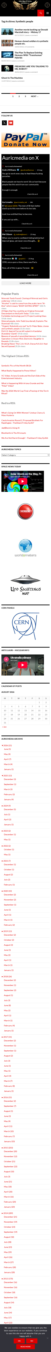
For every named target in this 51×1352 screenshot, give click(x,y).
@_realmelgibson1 (20, 234)
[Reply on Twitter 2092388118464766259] (3, 248)
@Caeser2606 (11, 206)
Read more (26, 1347)
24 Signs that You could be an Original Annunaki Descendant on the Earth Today (22, 312)
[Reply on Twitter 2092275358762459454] (3, 194)
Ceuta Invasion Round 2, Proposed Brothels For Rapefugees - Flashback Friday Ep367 (22, 421)
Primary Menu (47, 13)
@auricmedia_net (20, 202)
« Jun (4, 727)
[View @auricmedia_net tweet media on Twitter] (38, 241)
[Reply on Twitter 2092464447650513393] (3, 223)
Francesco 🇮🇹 (8, 258)
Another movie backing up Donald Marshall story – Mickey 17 (31, 30)
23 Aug (31, 259)
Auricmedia (7, 202)
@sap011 (22, 259)
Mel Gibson (7, 234)
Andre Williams (9, 170)
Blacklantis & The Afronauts (13, 433)
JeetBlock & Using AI (10, 428)
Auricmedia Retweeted (13, 166)
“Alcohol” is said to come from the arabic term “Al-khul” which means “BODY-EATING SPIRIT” (23, 304)
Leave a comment (31, 35)
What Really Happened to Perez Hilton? (18, 370)
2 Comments (29, 47)
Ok (19, 1341)
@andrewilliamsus (27, 170)
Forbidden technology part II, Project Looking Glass (23, 316)
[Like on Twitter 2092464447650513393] (18, 223)
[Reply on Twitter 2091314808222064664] (3, 274)
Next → (35, 96)
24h (31, 202)
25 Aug (39, 170)
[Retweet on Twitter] (3, 166)
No (31, 1341)
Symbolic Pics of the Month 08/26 (16, 365)
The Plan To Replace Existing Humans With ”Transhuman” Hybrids (28, 55)
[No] (47, 1338)
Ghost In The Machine (12, 78)
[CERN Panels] (25, 626)
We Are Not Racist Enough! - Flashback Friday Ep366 (24, 438)
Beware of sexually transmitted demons (18, 336)
